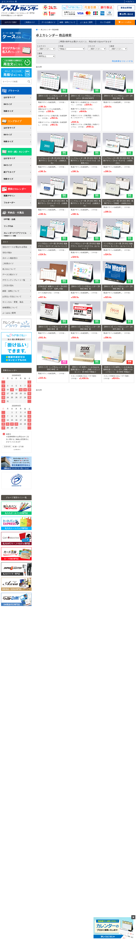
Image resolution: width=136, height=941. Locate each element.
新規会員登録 (126, 8)
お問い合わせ (127, 14)
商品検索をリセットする (122, 61)
